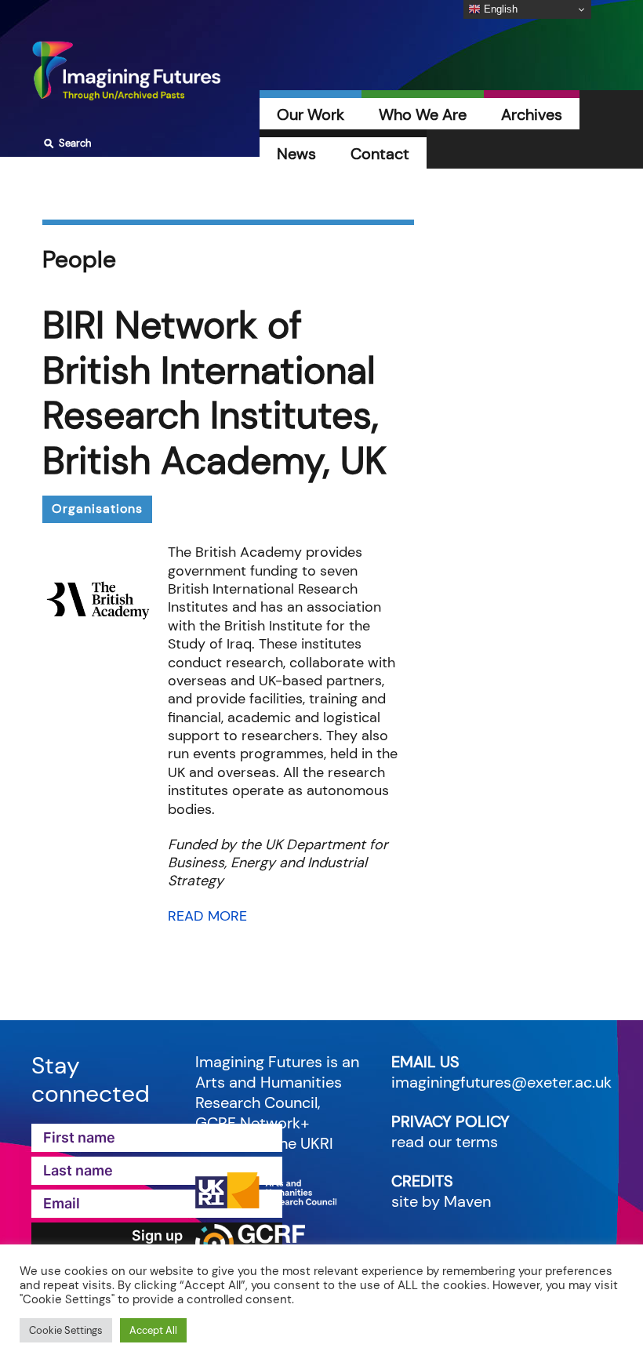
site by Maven (441, 1201)
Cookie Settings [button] (66, 1330)
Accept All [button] (153, 1330)
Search (65, 143)
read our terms (444, 1142)
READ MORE (207, 915)
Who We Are (423, 114)
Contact (380, 154)
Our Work (310, 114)
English (499, 9)
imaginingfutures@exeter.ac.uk (501, 1082)
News (296, 154)
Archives (531, 114)
